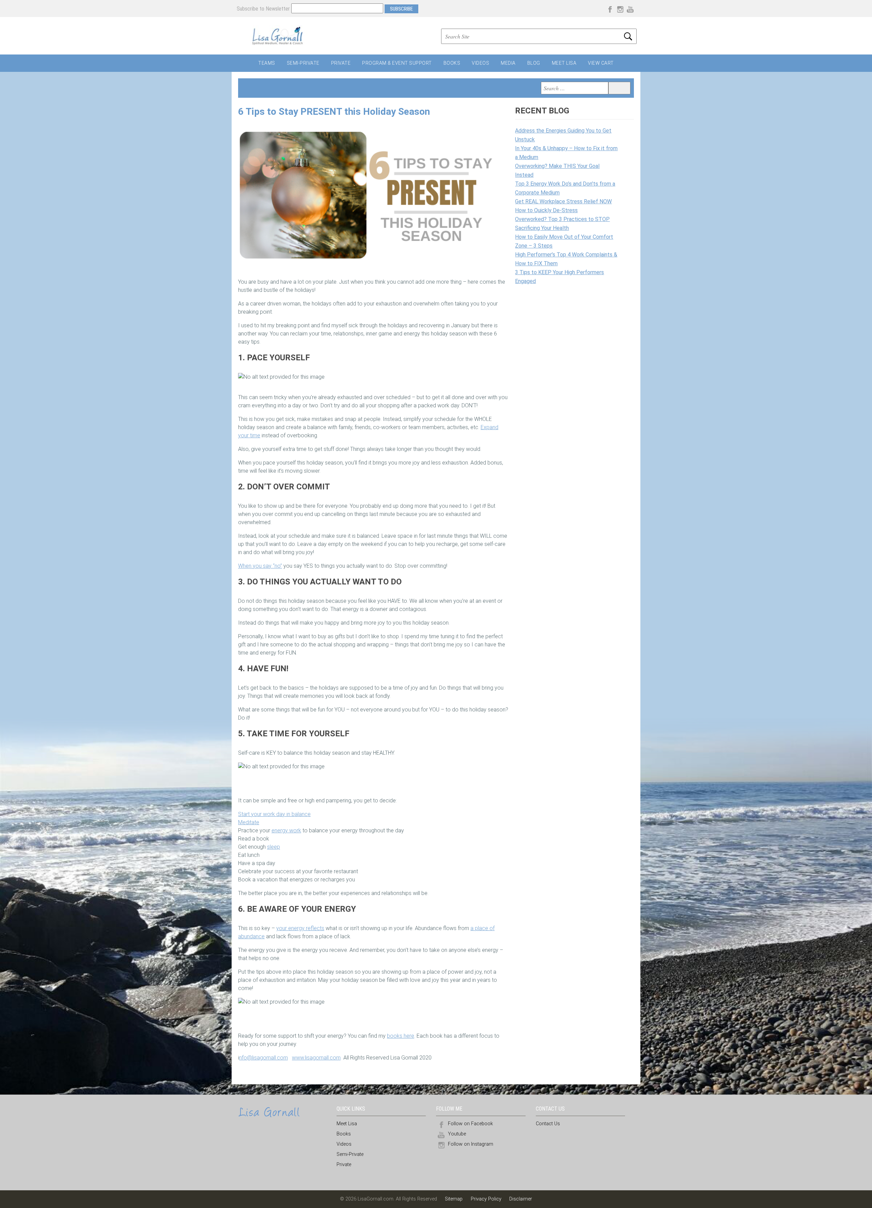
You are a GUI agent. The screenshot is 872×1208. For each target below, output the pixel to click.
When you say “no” (260, 566)
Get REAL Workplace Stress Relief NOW (563, 201)
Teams (266, 63)
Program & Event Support (397, 63)
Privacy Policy (486, 1199)
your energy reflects (300, 928)
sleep (273, 847)
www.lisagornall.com (316, 1057)
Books (452, 63)
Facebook (610, 8)
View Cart (601, 63)
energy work (286, 830)
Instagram (620, 8)
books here (400, 1036)
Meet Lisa (564, 63)
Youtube (457, 1134)
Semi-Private (303, 63)
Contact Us (548, 1124)
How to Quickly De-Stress (546, 210)
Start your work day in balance (274, 814)
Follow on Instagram (470, 1144)
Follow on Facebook (470, 1124)
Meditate (248, 822)
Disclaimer (520, 1199)
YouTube (630, 8)
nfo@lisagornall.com (263, 1057)
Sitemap (454, 1199)
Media (508, 63)
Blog (533, 63)
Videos (480, 63)
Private (341, 63)
